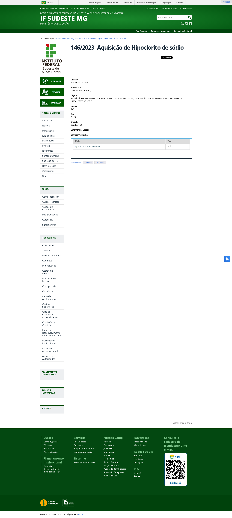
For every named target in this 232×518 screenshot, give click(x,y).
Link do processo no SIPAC (89, 146)
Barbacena (109, 445)
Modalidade (76, 87)
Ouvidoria (78, 445)
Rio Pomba (83, 38)
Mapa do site (186, 8)
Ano (72, 114)
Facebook (190, 23)
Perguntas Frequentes (84, 448)
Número (74, 106)
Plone (80, 514)
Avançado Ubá (110, 475)
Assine (137, 476)
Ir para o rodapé (97, 8)
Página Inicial (60, 38)
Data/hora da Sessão (80, 130)
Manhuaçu (109, 452)
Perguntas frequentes (160, 31)
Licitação (88, 163)
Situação (74, 122)
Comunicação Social (183, 31)
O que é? (138, 473)
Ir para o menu (65, 8)
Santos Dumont (111, 462)
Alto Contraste (169, 8)
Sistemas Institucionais (84, 462)
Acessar (226, 1)
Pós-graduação (51, 452)
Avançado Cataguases (114, 472)
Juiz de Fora (109, 448)
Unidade (74, 79)
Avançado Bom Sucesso (115, 469)
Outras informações (79, 135)
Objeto (74, 95)
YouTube (182, 23)
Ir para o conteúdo (48, 8)
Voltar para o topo (182, 422)
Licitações (72, 38)
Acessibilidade (152, 8)
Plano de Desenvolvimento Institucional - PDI (52, 469)
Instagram (186, 23)
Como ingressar (51, 441)
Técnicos (48, 445)
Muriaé (107, 455)
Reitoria (107, 441)
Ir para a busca (81, 8)
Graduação (49, 448)
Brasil (50, 2)
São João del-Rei (111, 465)
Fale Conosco (141, 31)
